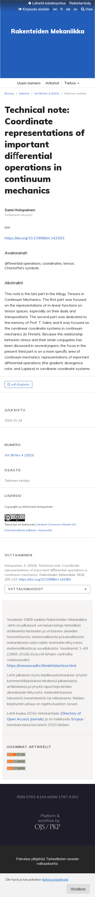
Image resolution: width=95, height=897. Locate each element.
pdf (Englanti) (20, 384)
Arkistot (52, 83)
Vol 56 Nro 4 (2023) (46, 93)
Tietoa (70, 83)
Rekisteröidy (80, 3)
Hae (89, 9)
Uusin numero (29, 83)
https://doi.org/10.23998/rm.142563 (35, 238)
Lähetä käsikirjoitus (48, 3)
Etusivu (9, 93)
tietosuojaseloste (55, 879)
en (55, 9)
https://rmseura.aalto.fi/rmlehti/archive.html (41, 665)
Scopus (77, 719)
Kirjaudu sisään (35, 9)
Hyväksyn (78, 889)
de (68, 9)
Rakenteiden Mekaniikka (47, 31)
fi (61, 9)
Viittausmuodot (26, 589)
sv (75, 9)
